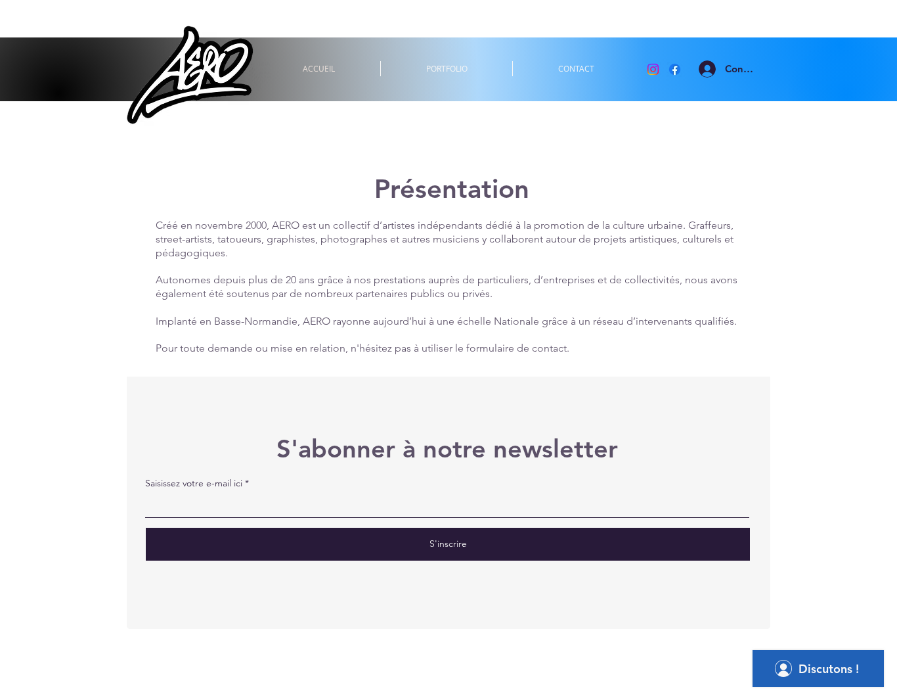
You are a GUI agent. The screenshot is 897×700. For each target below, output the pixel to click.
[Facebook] (674, 69)
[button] (446, 68)
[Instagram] (653, 69)
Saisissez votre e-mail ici (193, 483)
